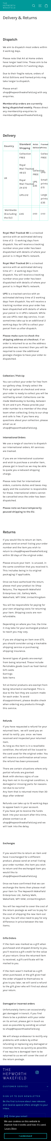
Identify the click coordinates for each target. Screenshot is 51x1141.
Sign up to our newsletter (22, 1096)
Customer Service (15, 1086)
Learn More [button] (11, 1128)
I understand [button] (25, 1136)
